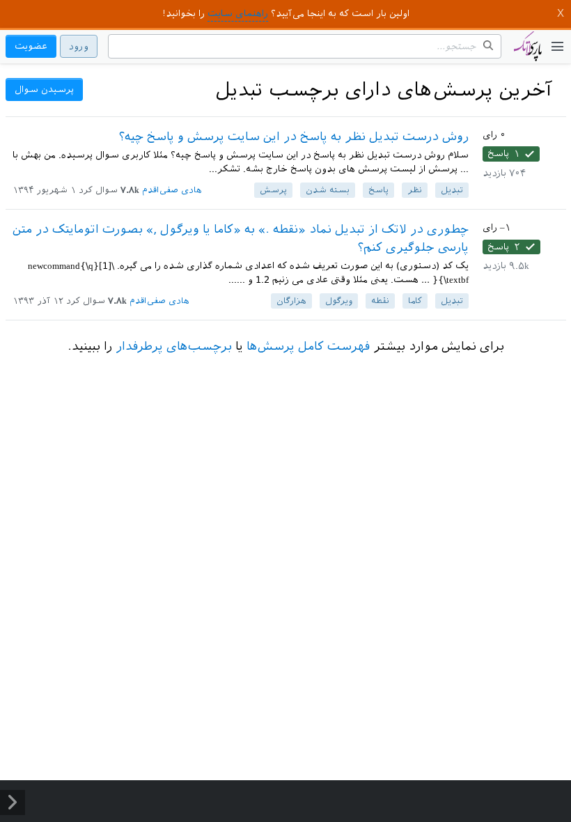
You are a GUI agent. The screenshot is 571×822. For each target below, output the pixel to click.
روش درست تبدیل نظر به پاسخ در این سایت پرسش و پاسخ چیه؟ (294, 137)
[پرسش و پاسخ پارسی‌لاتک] (528, 53)
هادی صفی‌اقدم (172, 190)
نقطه (380, 301)
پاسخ (378, 190)
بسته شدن (328, 190)
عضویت (31, 46)
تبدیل (452, 190)
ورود (78, 46)
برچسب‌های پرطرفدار (174, 346)
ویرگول (338, 301)
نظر (414, 190)
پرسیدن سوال (44, 89)
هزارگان (291, 301)
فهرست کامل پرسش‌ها (308, 346)
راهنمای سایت (238, 13)
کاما (415, 301)
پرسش (273, 190)
